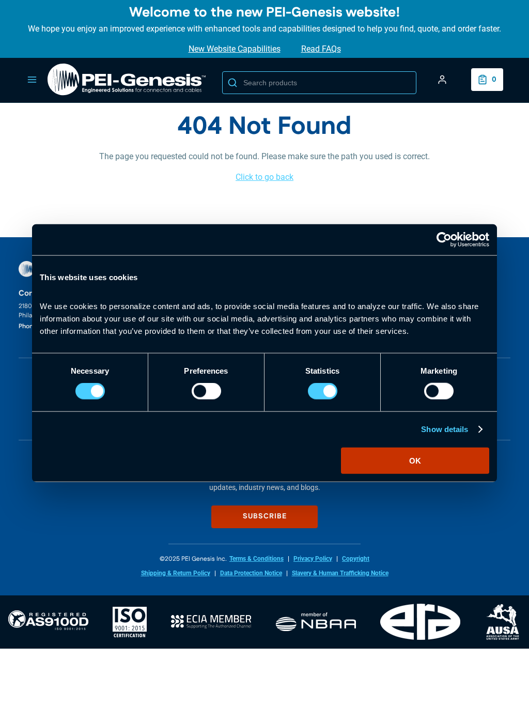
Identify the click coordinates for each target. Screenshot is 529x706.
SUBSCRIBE (265, 516)
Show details (444, 429)
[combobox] (319, 82)
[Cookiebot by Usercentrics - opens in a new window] (444, 240)
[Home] (127, 79)
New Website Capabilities (235, 49)
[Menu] (32, 79)
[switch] (206, 391)
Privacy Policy (312, 558)
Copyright (355, 558)
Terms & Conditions (256, 558)
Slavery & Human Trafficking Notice (340, 573)
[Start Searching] (232, 82)
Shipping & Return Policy (175, 573)
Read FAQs (321, 49)
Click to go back (264, 177)
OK (415, 460)
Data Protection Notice (251, 573)
